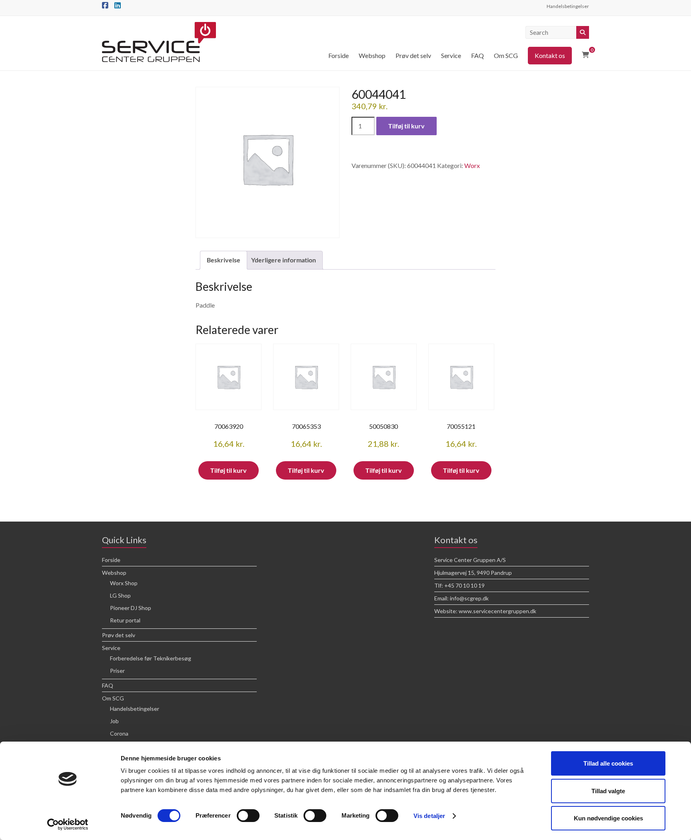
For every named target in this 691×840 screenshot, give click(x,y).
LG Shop (120, 595)
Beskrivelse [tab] (223, 260)
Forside (338, 55)
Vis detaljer (429, 815)
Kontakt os (550, 55)
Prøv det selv (413, 55)
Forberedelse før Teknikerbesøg (150, 658)
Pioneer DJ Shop (130, 607)
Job (114, 721)
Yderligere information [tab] (283, 260)
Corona (119, 733)
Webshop (372, 55)
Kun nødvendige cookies (608, 818)
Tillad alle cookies (608, 763)
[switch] (248, 815)
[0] (585, 55)
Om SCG (506, 55)
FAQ (477, 55)
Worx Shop (124, 583)
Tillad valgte (608, 791)
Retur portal (125, 620)
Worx (472, 165)
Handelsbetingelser (568, 6)
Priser (117, 670)
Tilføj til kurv (406, 126)
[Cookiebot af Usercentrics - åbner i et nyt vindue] (68, 824)
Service (451, 55)
